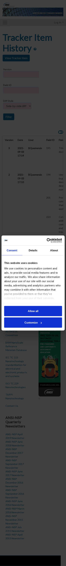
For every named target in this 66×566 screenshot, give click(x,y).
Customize (31, 322)
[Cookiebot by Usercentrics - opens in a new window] (47, 240)
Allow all (33, 310)
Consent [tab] (12, 250)
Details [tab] (33, 250)
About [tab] (54, 250)
